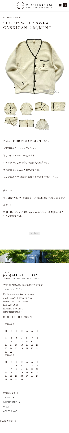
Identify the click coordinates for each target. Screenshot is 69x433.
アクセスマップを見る (12, 289)
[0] (60, 6)
